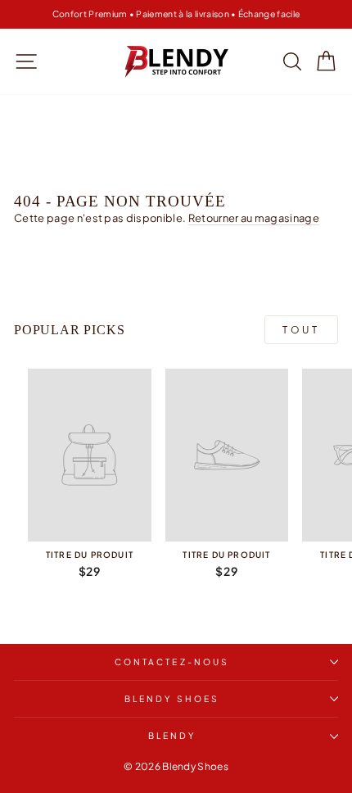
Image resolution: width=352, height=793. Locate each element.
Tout (300, 330)
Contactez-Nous (172, 661)
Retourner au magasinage (253, 217)
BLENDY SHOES (171, 698)
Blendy (172, 735)
